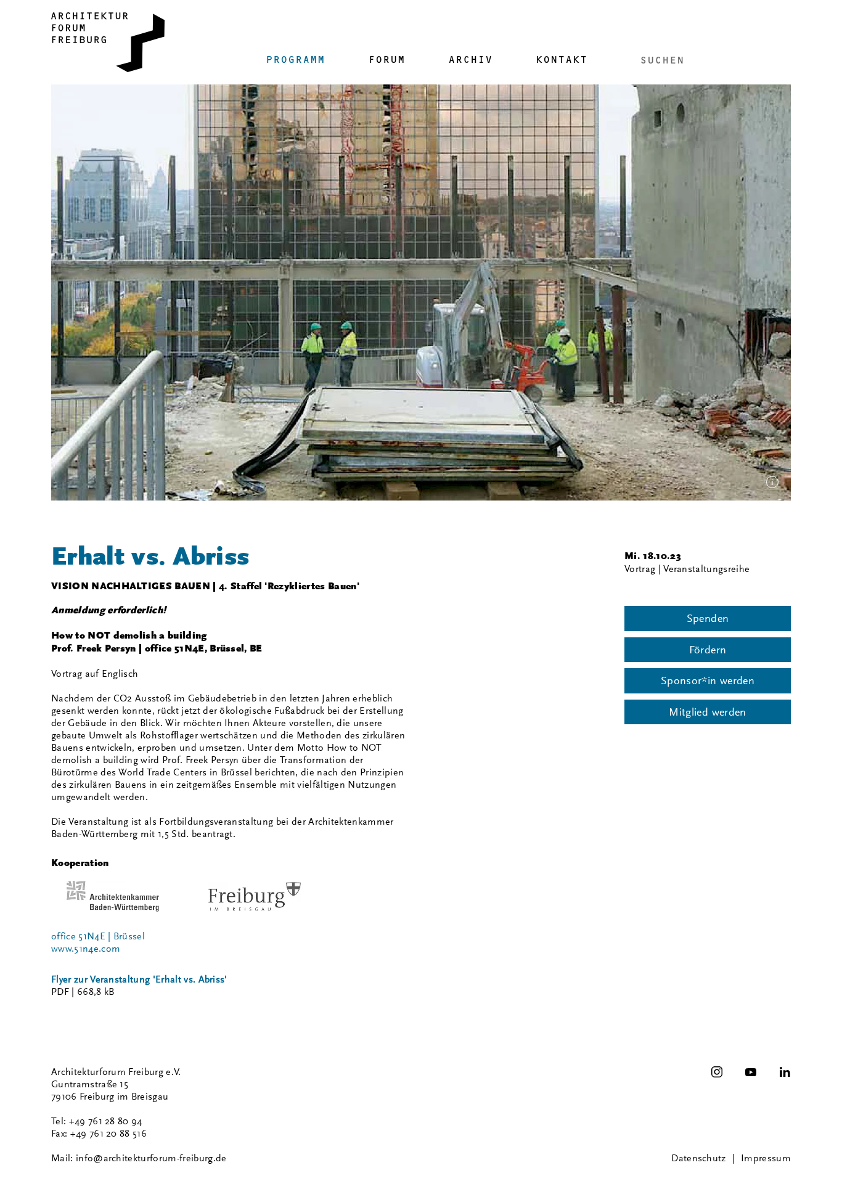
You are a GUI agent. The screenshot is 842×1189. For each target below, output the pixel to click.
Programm (295, 59)
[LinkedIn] (785, 1072)
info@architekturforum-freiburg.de (151, 1158)
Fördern (708, 650)
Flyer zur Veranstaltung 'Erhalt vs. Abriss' (139, 979)
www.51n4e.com (85, 948)
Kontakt (561, 59)
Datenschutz (698, 1158)
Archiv (470, 59)
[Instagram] (717, 1072)
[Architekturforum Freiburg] (108, 42)
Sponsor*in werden (707, 680)
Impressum (766, 1158)
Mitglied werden (707, 712)
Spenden (708, 618)
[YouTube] (751, 1072)
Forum (386, 59)
